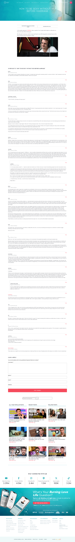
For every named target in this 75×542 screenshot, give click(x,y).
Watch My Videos (6, 481)
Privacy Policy (35, 539)
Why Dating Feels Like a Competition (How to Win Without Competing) (56, 439)
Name (9, 375)
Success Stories (44, 2)
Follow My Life (31, 481)
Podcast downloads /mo (43, 481)
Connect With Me (19, 481)
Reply (66, 71)
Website (10, 384)
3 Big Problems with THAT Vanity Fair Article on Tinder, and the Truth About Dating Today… (17, 439)
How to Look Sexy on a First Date (56, 419)
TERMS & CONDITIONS (28, 539)
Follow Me (68, 481)
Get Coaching (20, 2)
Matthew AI (27, 2)
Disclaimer (41, 539)
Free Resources (35, 2)
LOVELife (29, 30)
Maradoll (10, 294)
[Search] (37, 398)
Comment (10, 362)
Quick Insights (56, 481)
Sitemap (45, 539)
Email (9, 380)
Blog (51, 2)
